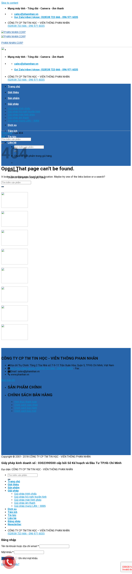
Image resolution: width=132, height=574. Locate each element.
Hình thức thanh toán (25, 401)
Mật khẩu (7, 552)
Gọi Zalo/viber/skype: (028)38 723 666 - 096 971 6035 (42, 368)
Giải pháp (13, 490)
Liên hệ (12, 142)
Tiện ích (12, 512)
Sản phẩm (13, 487)
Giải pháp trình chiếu (25, 493)
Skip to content (9, 2)
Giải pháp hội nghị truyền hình (30, 496)
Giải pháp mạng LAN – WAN (30, 506)
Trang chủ (6, 133)
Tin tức (12, 136)
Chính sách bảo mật (25, 411)
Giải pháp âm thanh (24, 502)
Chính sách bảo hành (25, 407)
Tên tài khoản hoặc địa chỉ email (20, 546)
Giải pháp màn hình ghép (27, 499)
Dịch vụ (12, 509)
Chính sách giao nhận (26, 404)
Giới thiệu (13, 484)
